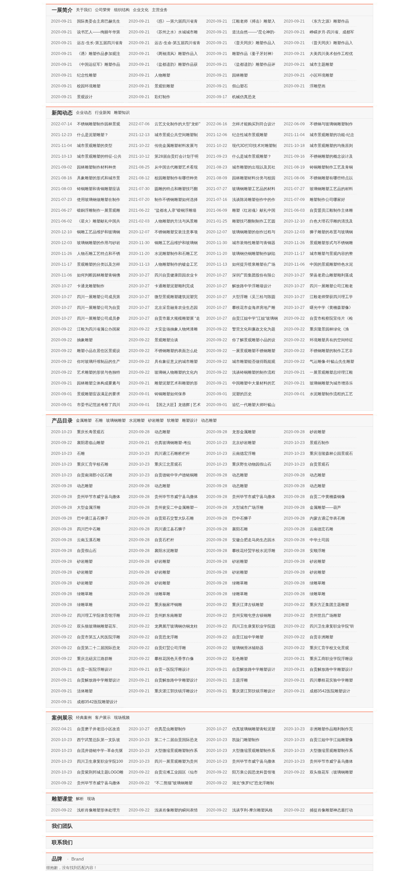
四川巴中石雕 (88, 529)
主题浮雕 (240, 680)
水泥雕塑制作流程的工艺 (331, 394)
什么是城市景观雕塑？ (251, 156)
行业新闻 (103, 112)
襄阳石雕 (240, 529)
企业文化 (141, 10)
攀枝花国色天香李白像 (174, 658)
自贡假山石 (87, 550)
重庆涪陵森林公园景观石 (331, 453)
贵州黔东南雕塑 (168, 615)
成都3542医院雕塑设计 (330, 691)
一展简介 (62, 10)
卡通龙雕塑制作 (90, 286)
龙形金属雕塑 (244, 432)
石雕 (99, 420)
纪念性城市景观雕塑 (249, 135)
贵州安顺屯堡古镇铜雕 (251, 615)
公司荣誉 (103, 10)
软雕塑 (173, 420)
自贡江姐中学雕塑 (248, 637)
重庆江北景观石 (168, 464)
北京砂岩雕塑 (244, 442)
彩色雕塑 (240, 658)
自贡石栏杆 (164, 540)
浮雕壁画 (317, 86)
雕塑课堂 (62, 799)
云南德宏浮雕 (244, 453)
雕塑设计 (190, 420)
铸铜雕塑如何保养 (170, 394)
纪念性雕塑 (87, 75)
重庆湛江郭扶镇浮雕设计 (176, 691)
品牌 (57, 859)
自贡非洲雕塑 (321, 637)
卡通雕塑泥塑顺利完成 (174, 286)
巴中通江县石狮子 (92, 518)
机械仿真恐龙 (244, 97)
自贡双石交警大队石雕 (174, 518)
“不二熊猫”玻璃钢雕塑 (173, 783)
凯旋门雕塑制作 (246, 740)
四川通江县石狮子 (170, 529)
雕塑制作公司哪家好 (327, 199)
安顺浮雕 (317, 550)
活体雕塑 (85, 691)
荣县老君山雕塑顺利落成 (331, 275)
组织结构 (122, 10)
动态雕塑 (209, 420)
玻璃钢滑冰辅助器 (248, 648)
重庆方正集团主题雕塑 (329, 604)
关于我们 (84, 10)
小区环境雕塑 (321, 75)
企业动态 (84, 112)
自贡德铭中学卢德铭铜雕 (176, 475)
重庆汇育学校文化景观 (329, 648)
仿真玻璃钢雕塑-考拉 (173, 442)
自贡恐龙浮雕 (166, 637)
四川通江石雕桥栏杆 (172, 453)
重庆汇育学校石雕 (92, 464)
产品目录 (62, 420)
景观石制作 (319, 442)
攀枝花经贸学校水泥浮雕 (253, 550)
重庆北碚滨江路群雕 (94, 658)
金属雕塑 (84, 420)
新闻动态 (62, 113)
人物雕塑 (162, 75)
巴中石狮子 (242, 518)
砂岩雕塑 (156, 420)
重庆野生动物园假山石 (251, 464)
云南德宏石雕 (321, 529)
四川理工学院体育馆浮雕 (98, 615)
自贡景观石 (319, 464)
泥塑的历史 (242, 394)
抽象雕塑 (85, 340)
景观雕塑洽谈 (166, 340)
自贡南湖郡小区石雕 (94, 475)
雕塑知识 (122, 112)
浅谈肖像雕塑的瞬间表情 (176, 810)
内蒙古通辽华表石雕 (327, 518)
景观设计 (85, 97)
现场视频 (122, 717)
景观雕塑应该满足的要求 (98, 394)
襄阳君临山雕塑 (90, 442)
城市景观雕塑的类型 (94, 145)
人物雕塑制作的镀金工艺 (176, 264)
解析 (80, 798)
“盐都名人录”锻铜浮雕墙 (175, 210)
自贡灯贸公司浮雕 (170, 648)
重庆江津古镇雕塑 (248, 604)
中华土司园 (319, 540)
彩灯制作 (162, 97)
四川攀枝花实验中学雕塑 (331, 680)
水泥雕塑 (137, 420)
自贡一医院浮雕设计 (94, 669)
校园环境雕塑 (88, 86)
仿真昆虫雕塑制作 (170, 729)
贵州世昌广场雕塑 (325, 615)
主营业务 (160, 10)
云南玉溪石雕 (88, 540)
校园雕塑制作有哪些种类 (176, 178)
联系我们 (62, 842)
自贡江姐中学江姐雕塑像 (331, 740)
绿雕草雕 (240, 583)
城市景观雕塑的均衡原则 (331, 145)
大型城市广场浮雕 (248, 507)
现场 (91, 798)
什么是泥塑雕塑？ (92, 135)
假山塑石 (240, 86)
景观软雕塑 (164, 86)
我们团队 (62, 826)
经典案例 (84, 717)
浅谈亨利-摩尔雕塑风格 (252, 810)
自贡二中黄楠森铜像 (327, 496)
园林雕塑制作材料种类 (96, 167)
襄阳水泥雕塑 (166, 550)
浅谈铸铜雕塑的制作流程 (253, 372)
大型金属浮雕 (88, 507)
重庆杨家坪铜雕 (168, 604)
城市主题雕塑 (321, 64)
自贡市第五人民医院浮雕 (98, 637)
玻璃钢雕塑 (116, 420)
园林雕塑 (240, 75)
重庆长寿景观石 (90, 432)
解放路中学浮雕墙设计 (251, 286)
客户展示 (103, 717)
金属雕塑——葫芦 (325, 507)
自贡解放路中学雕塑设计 (253, 669)
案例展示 (62, 717)
